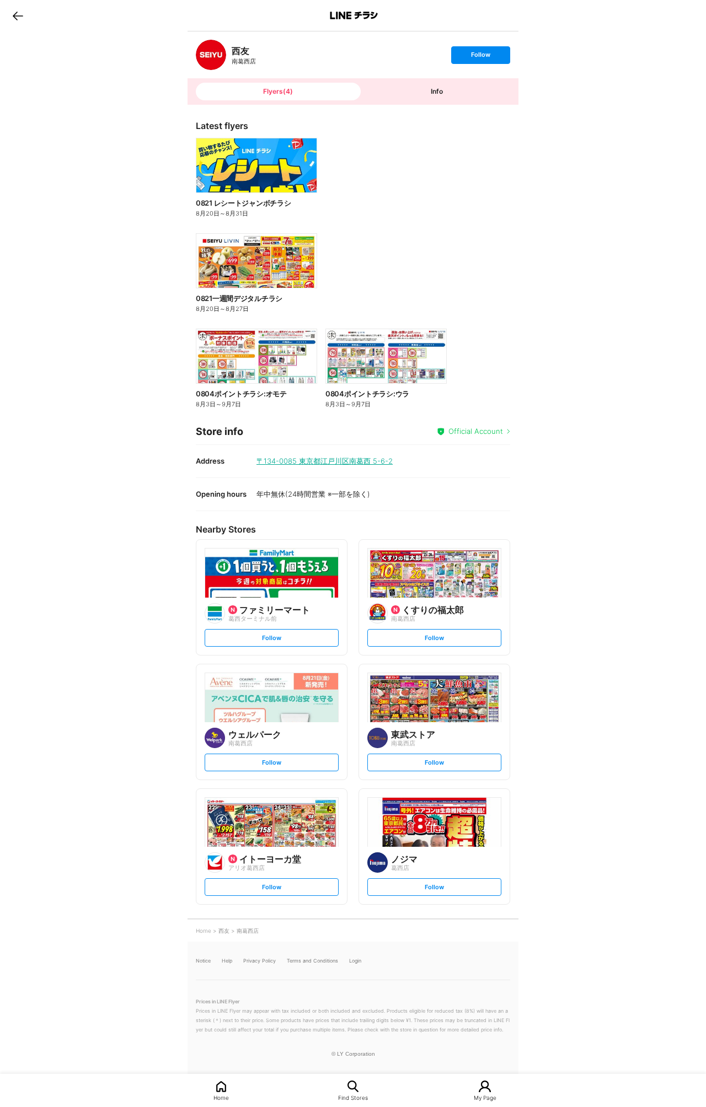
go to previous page (18, 15)
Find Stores (353, 1097)
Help (227, 960)
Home (221, 1097)
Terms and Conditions (312, 960)
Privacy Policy (259, 960)
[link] (211, 55)
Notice (203, 960)
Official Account (475, 431)
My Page (485, 1097)
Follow (480, 57)
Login (355, 960)
